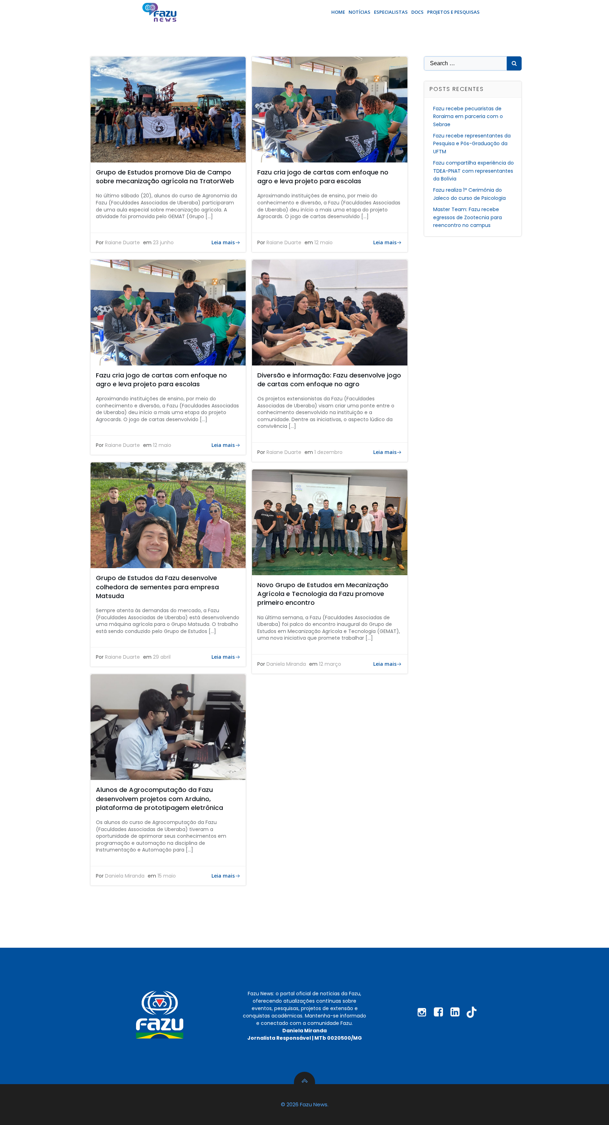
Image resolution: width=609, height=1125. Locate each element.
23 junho (163, 242)
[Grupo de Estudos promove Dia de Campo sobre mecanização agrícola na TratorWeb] (168, 109)
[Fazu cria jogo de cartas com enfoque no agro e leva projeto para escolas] (329, 109)
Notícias (359, 12)
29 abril (162, 656)
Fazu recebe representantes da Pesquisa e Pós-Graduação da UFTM (472, 143)
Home (338, 12)
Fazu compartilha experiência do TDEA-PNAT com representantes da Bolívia (473, 170)
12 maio (323, 242)
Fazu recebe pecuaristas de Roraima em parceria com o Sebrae (468, 116)
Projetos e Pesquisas (453, 12)
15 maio (167, 875)
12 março (330, 664)
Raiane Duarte (122, 242)
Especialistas (391, 12)
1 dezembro (328, 452)
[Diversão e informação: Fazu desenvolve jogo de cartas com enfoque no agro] (329, 312)
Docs (417, 12)
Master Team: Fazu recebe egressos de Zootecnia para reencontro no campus (467, 217)
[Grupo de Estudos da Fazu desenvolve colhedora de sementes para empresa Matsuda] (168, 515)
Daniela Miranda (286, 664)
